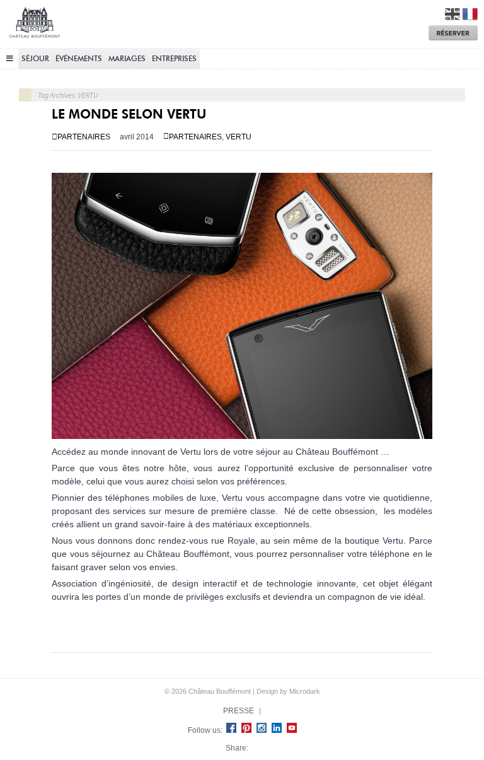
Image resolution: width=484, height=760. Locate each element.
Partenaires (83, 136)
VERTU (238, 136)
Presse (238, 710)
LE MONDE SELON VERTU (129, 114)
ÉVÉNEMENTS (78, 58)
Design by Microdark (288, 691)
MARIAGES (127, 58)
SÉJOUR (35, 58)
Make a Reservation (453, 32)
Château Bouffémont (34, 27)
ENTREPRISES (174, 58)
